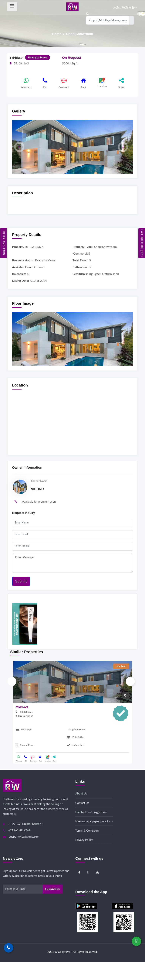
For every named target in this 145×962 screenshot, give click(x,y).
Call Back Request (141, 243)
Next (130, 681)
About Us (81, 793)
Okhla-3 (22, 707)
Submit (21, 581)
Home (57, 34)
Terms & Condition (87, 830)
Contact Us (82, 803)
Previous (11, 681)
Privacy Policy (84, 840)
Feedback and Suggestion (90, 812)
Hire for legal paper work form (94, 821)
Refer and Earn (3, 243)
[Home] (72, 6)
